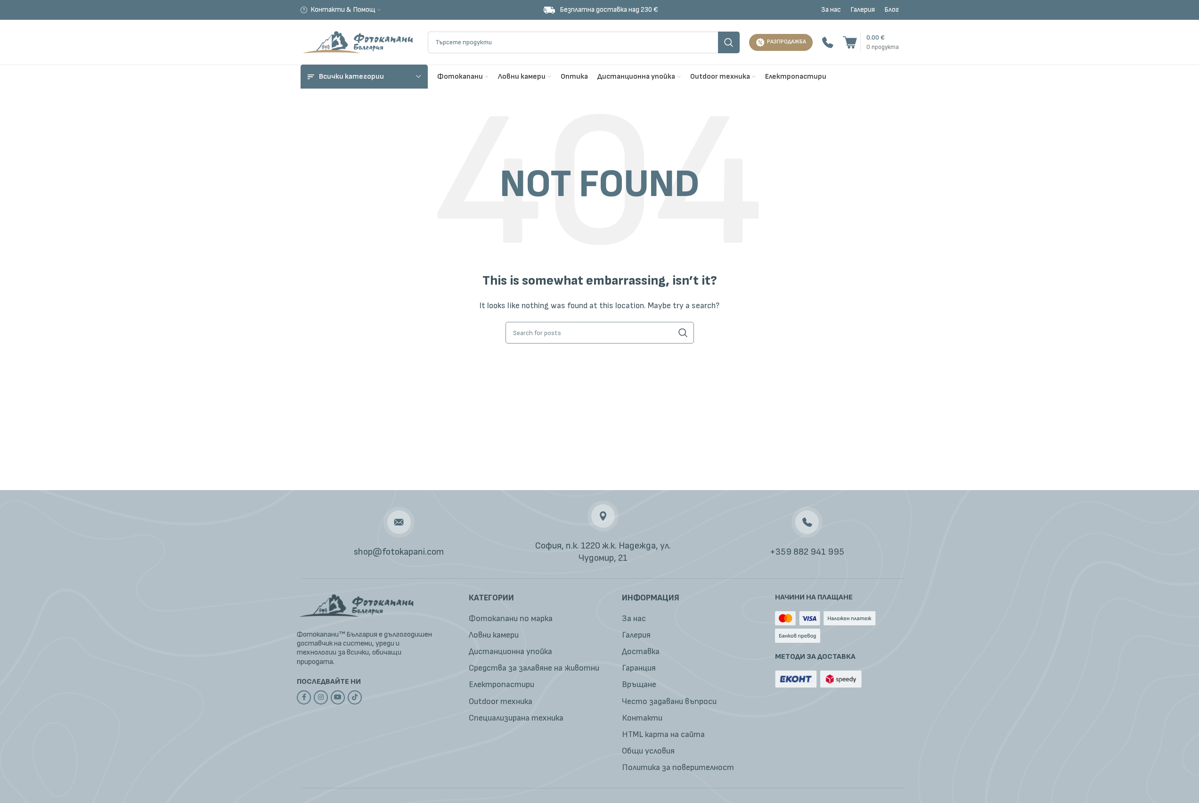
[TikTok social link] (355, 697)
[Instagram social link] (321, 697)
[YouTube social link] (338, 697)
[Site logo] (359, 41)
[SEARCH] (729, 42)
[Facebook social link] (304, 697)
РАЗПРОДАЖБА (786, 41)
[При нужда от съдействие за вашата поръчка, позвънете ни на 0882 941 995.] (827, 42)
